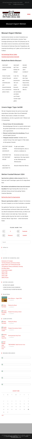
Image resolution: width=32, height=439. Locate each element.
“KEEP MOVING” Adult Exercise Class (16, 344)
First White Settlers (6, 268)
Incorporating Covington (7, 270)
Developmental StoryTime (14, 335)
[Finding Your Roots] (4, 306)
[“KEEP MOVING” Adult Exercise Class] (4, 345)
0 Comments (11, 300)
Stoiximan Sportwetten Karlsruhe (10, 56)
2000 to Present (5, 277)
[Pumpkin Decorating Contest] (4, 312)
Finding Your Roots (12, 305)
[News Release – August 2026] (4, 299)
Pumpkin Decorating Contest (14, 311)
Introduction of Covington (7, 261)
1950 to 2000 (4, 275)
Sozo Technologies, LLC (19, 437)
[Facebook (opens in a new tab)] (16, 6)
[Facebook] (4, 252)
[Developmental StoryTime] (4, 336)
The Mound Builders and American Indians (11, 262)
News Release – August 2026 (15, 298)
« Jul (2, 415)
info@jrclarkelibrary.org (18, 4)
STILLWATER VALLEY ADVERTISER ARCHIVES (12, 289)
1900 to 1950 (4, 274)
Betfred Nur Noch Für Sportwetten (11, 197)
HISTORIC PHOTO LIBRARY (8, 285)
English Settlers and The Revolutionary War (11, 264)
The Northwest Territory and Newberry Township (12, 266)
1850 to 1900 (4, 272)
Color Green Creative (11, 436)
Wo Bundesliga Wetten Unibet (9, 54)
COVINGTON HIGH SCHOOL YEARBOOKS (11, 287)
